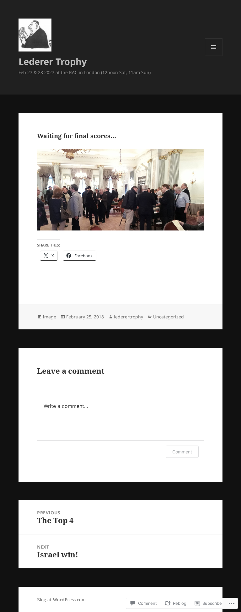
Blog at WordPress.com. (62, 600)
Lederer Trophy (53, 61)
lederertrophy (128, 317)
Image (49, 317)
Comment (182, 451)
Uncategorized (168, 317)
